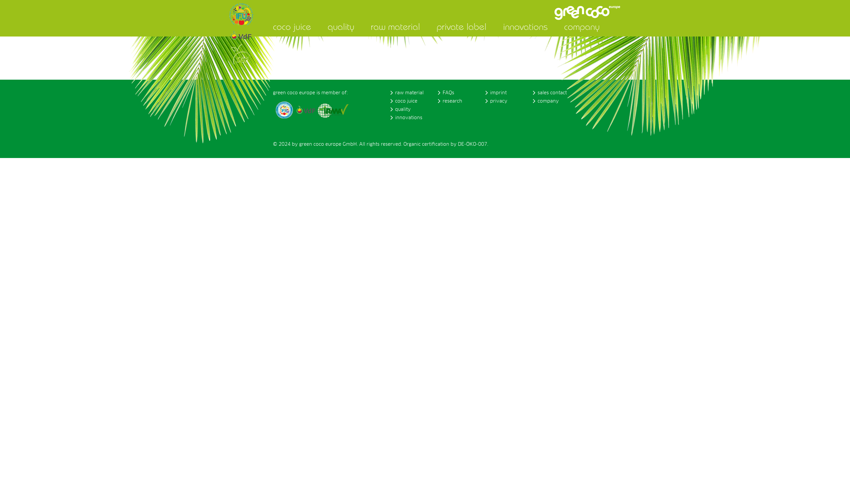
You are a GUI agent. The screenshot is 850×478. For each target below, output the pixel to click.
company (582, 26)
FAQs (448, 93)
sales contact (552, 93)
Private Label (461, 26)
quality (341, 26)
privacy (498, 101)
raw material (395, 26)
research (452, 101)
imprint (498, 93)
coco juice (292, 26)
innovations (525, 26)
